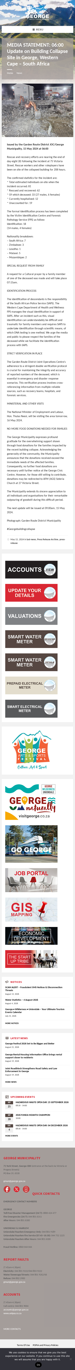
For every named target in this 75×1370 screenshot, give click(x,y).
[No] (70, 1359)
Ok (38, 1364)
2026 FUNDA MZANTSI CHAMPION (33, 1115)
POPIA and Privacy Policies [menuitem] (45, 1345)
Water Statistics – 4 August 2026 (21, 1000)
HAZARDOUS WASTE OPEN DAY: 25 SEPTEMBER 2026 (42, 1102)
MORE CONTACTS (12, 1329)
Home (10, 73)
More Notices (12, 1023)
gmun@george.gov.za (14, 1181)
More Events (11, 1136)
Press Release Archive (47, 539)
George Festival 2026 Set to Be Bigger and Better (29, 1043)
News (19, 73)
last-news (31, 539)
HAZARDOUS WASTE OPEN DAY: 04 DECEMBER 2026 (42, 1125)
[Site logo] (37, 19)
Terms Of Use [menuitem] (23, 1345)
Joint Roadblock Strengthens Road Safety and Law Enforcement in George (31, 1070)
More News (11, 1082)
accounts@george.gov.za (15, 1310)
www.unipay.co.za (12, 1313)
